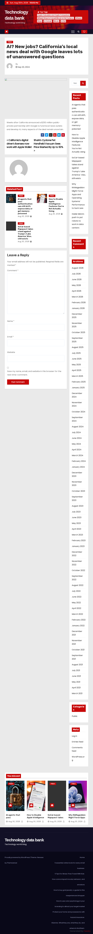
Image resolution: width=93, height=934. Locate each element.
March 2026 (77, 296)
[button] (78, 31)
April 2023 (76, 529)
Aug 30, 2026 (23, 216)
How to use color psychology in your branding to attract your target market (70, 904)
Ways (40, 21)
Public (10, 42)
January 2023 (78, 546)
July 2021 (76, 670)
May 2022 (76, 602)
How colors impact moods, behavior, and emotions (68, 882)
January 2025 (78, 387)
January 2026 (78, 308)
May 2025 (76, 364)
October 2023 (78, 491)
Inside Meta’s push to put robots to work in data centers (78, 221)
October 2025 (78, 332)
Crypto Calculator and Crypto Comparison (54, 15)
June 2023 (76, 517)
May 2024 (76, 444)
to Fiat (63, 21)
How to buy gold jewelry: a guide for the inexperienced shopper (69, 893)
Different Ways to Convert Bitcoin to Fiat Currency (56, 18)
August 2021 (77, 664)
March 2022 (77, 614)
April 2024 (76, 449)
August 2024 (78, 426)
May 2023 (76, 523)
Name (10, 321)
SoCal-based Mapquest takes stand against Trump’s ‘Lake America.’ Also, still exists (25, 233)
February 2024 (79, 461)
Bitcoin (56, 21)
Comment (12, 270)
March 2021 (77, 693)
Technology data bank (24, 840)
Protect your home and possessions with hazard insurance (69, 914)
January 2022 (78, 625)
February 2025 (79, 381)
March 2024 (77, 455)
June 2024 (77, 438)
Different (79, 18)
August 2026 (77, 268)
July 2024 (76, 432)
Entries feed (77, 741)
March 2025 (77, 376)
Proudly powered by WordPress (17, 857)
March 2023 (77, 534)
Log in (74, 736)
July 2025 (76, 353)
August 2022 (77, 585)
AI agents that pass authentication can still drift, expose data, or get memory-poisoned (25, 206)
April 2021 (76, 687)
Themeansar (12, 863)
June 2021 (76, 676)
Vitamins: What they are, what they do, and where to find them (68, 925)
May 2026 (76, 285)
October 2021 (78, 649)
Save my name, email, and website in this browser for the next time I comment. (34, 373)
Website (11, 352)
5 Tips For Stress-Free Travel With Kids (70, 874)
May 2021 (76, 682)
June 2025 (76, 358)
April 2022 (76, 608)
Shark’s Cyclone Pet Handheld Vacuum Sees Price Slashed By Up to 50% (48, 144)
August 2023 (77, 506)
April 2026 (76, 291)
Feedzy (87, 931)
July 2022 (76, 591)
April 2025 (76, 370)
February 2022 (78, 619)
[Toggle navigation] (73, 32)
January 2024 (78, 467)
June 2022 (76, 596)
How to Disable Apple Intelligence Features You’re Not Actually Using (56, 205)
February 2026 (79, 302)
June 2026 (76, 279)
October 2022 (78, 570)
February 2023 (78, 540)
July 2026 (76, 273)
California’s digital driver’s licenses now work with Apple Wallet (19, 144)
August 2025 (77, 347)
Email (10, 336)
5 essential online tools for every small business (70, 865)
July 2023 (76, 511)
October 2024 (78, 411)
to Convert (48, 21)
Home (82, 857)
